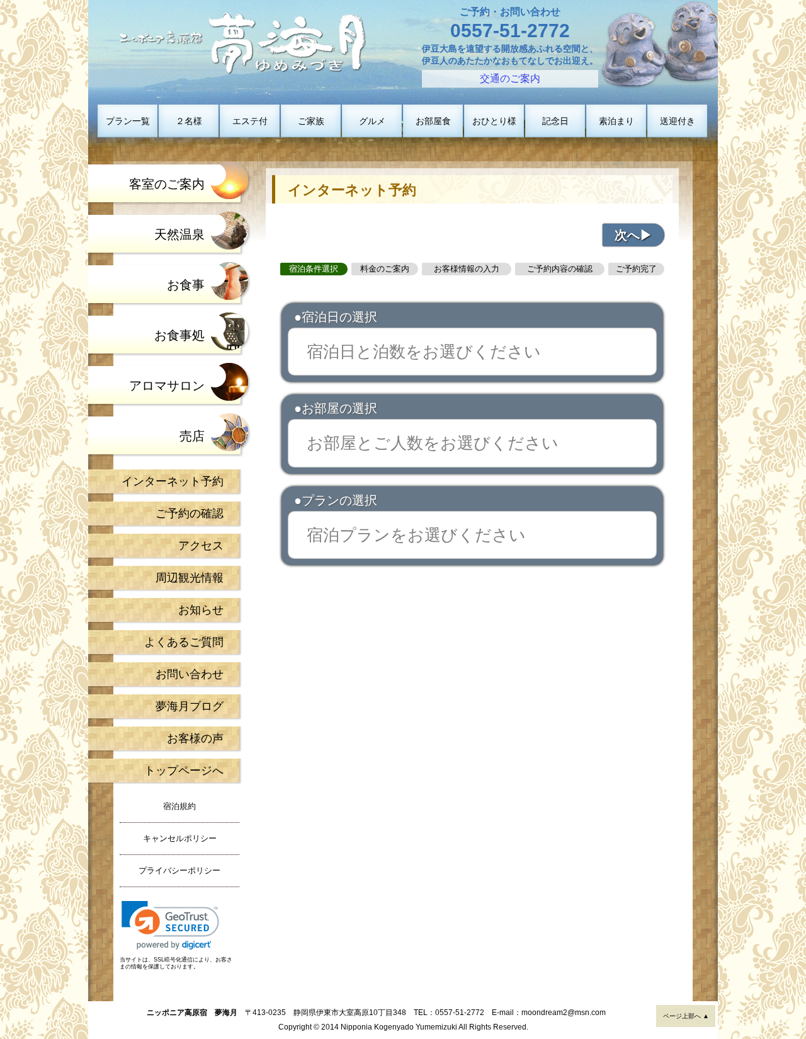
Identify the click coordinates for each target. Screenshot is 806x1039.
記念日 (555, 121)
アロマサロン (167, 386)
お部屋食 (433, 121)
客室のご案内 (167, 184)
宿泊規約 (179, 806)
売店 (192, 436)
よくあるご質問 (184, 642)
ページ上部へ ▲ (686, 1016)
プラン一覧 (128, 121)
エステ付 (250, 121)
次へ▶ (633, 235)
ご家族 (311, 121)
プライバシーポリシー (179, 870)
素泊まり (616, 121)
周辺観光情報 (190, 577)
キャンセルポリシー (180, 838)
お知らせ (201, 610)
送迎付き (677, 121)
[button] (170, 925)
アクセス (201, 545)
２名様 (189, 121)
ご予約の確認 (190, 513)
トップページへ (184, 770)
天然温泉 (179, 234)
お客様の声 (195, 738)
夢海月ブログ (190, 706)
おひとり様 (494, 121)
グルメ (372, 121)
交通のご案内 (510, 78)
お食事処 (179, 335)
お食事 (186, 285)
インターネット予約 (173, 481)
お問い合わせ (190, 674)
